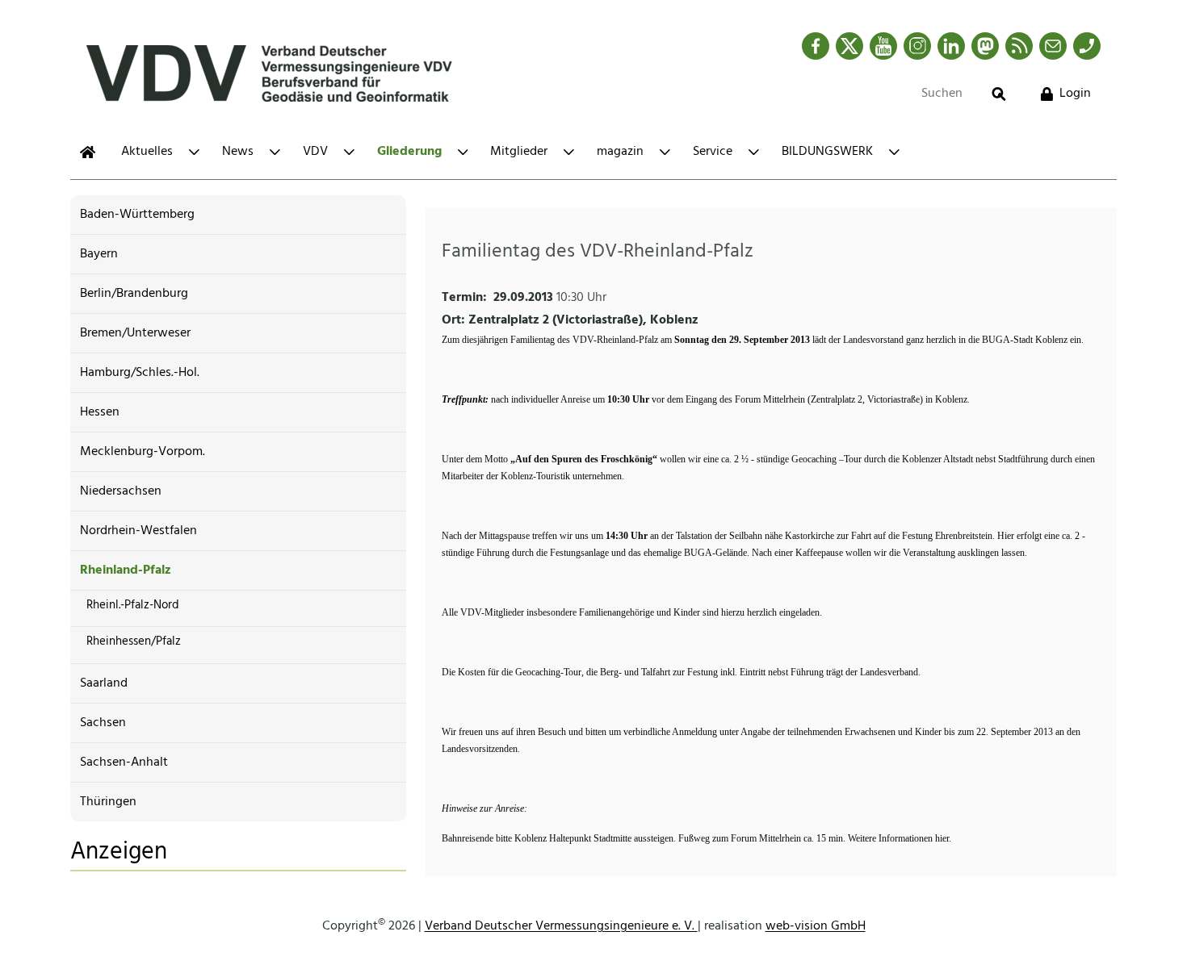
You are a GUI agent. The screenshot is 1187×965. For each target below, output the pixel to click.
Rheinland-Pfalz (125, 570)
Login (1075, 93)
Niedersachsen (120, 491)
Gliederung (409, 151)
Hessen (100, 412)
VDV (315, 151)
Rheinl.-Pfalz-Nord (132, 605)
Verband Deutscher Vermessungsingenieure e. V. (561, 926)
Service (712, 151)
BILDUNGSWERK (827, 151)
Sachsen (103, 722)
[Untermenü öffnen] (194, 152)
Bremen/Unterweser (135, 333)
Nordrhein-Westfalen (138, 530)
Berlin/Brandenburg (134, 293)
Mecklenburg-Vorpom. (142, 451)
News (238, 151)
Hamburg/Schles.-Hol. (139, 372)
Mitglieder (518, 151)
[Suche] (999, 94)
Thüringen (108, 802)
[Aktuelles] (87, 152)
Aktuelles (147, 151)
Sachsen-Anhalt (124, 762)
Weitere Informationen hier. (899, 838)
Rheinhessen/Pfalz (133, 641)
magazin (620, 151)
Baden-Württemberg (137, 214)
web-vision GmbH (815, 926)
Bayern (99, 254)
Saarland (104, 683)
